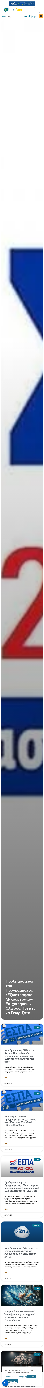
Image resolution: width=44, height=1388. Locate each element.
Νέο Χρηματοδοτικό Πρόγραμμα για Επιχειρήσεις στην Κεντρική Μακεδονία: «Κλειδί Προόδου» (20, 1120)
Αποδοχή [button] (32, 1376)
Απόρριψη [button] (23, 1377)
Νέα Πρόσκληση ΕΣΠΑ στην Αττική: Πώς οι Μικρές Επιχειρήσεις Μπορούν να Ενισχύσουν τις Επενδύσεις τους (19, 1056)
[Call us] (5, 1383)
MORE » (7, 1077)
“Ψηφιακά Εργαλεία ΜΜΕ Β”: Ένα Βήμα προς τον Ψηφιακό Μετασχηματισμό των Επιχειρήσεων (20, 1315)
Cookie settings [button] (11, 1377)
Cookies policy (11, 1381)
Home (4, 17)
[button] (41, 16)
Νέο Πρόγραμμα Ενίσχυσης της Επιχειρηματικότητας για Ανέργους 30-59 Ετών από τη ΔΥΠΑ (21, 1252)
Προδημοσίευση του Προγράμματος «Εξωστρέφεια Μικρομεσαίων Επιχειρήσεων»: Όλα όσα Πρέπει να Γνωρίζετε (22, 1186)
